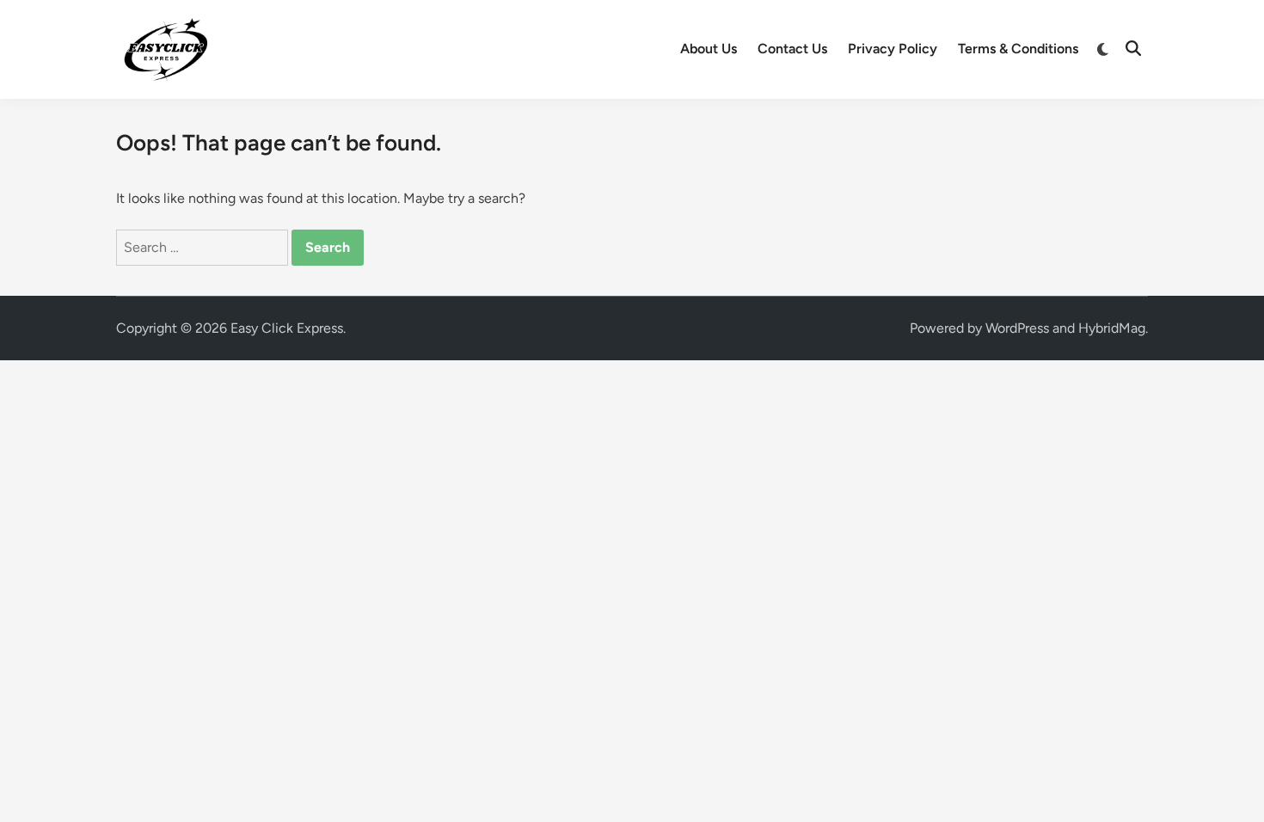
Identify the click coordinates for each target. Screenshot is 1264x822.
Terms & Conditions (1018, 48)
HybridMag (1111, 328)
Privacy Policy (892, 48)
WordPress (1017, 328)
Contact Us (792, 48)
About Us (708, 48)
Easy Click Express (286, 328)
